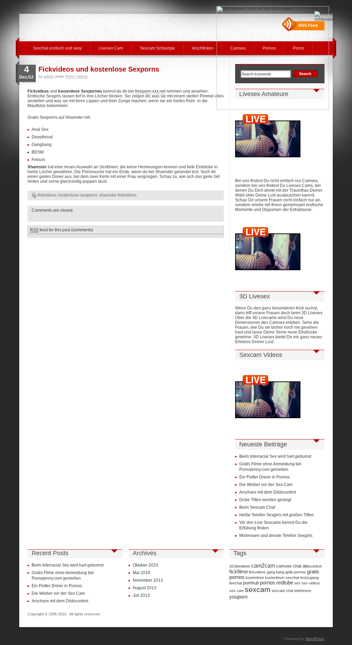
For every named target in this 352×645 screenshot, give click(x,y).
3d (231, 566)
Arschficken (202, 48)
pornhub (251, 582)
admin (49, 76)
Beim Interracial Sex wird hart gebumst (275, 456)
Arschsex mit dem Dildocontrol (267, 492)
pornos (267, 582)
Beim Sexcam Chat (257, 507)
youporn (238, 597)
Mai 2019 (141, 572)
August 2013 (144, 587)
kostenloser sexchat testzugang (292, 577)
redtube (284, 582)
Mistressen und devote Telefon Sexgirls (275, 535)
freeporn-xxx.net (150, 91)
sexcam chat (282, 591)
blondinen (242, 566)
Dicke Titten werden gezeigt (265, 499)
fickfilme (238, 571)
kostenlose (255, 577)
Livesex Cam (111, 48)
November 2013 (148, 580)
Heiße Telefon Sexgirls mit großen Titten (276, 514)
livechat (235, 583)
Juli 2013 (141, 595)
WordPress (315, 639)
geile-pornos (295, 572)
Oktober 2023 (145, 565)
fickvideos (47, 195)
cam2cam (263, 565)
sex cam (236, 591)
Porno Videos (76, 76)
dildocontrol (311, 566)
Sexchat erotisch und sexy (57, 48)
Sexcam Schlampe (157, 48)
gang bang (275, 572)
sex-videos (310, 583)
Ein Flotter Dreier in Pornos (264, 477)
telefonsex (302, 591)
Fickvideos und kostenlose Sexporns (98, 69)
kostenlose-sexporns (77, 195)
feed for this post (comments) (61, 230)
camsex (284, 566)
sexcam (258, 589)
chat (297, 566)
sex (297, 583)
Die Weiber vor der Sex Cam (266, 484)
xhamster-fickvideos (117, 195)
